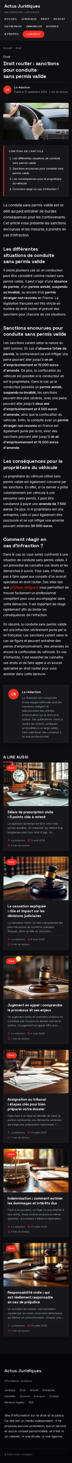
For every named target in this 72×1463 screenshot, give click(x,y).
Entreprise (13, 26)
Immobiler (34, 26)
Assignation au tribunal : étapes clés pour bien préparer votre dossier (27, 1104)
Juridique (29, 19)
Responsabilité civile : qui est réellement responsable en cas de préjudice (30, 1297)
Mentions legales (14, 1402)
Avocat (59, 19)
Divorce (52, 26)
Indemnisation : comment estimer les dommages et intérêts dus (35, 1200)
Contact (33, 34)
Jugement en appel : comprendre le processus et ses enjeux (35, 1007)
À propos (11, 34)
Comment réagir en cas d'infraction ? (36, 189)
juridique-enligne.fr (24, 587)
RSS (31, 1402)
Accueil (10, 19)
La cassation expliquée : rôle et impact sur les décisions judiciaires (27, 911)
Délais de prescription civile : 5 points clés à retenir (30, 814)
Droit (45, 19)
